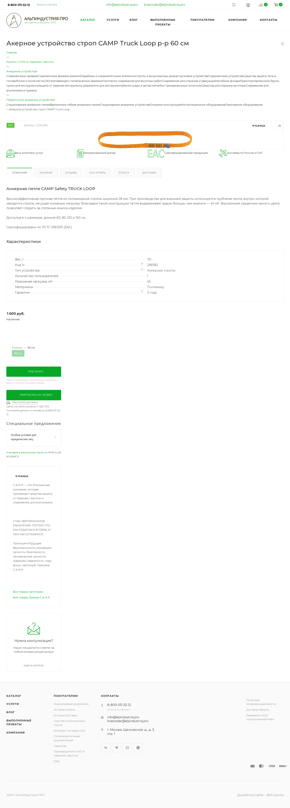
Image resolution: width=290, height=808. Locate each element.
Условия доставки (66, 715)
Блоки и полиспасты (30, 81)
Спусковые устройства (192, 76)
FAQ (56, 761)
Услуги (12, 704)
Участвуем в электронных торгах (25, 452)
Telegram (116, 747)
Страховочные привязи (22, 76)
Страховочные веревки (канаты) (59, 76)
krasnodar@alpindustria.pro (164, 5)
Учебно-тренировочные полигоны (178, 85)
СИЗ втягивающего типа (60, 81)
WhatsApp (138, 747)
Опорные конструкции (165, 104)
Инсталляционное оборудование (203, 104)
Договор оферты (257, 709)
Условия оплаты (64, 709)
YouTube (127, 747)
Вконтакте (105, 747)
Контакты (109, 695)
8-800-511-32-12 (19, 5)
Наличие (46, 172)
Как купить (98, 172)
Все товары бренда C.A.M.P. (32, 597)
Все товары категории (28, 591)
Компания (15, 732)
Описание (19, 172)
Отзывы (71, 172)
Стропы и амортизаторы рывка (156, 76)
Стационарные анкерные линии (28, 104)
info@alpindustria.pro (122, 5)
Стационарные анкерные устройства (125, 104)
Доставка (149, 172)
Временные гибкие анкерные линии (75, 104)
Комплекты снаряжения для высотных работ (131, 81)
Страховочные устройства (225, 76)
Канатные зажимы (89, 81)
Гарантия (60, 746)
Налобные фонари (227, 81)
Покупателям (66, 695)
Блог (10, 712)
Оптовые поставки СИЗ (69, 730)
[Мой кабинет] (248, 5)
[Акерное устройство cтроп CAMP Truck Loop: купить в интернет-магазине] (145, 139)
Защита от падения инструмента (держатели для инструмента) (81, 85)
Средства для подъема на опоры (223, 85)
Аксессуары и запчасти (139, 85)
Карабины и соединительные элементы (108, 76)
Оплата (124, 172)
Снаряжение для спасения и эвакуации (188, 81)
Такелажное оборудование (244, 104)
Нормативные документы (71, 704)
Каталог (13, 695)
